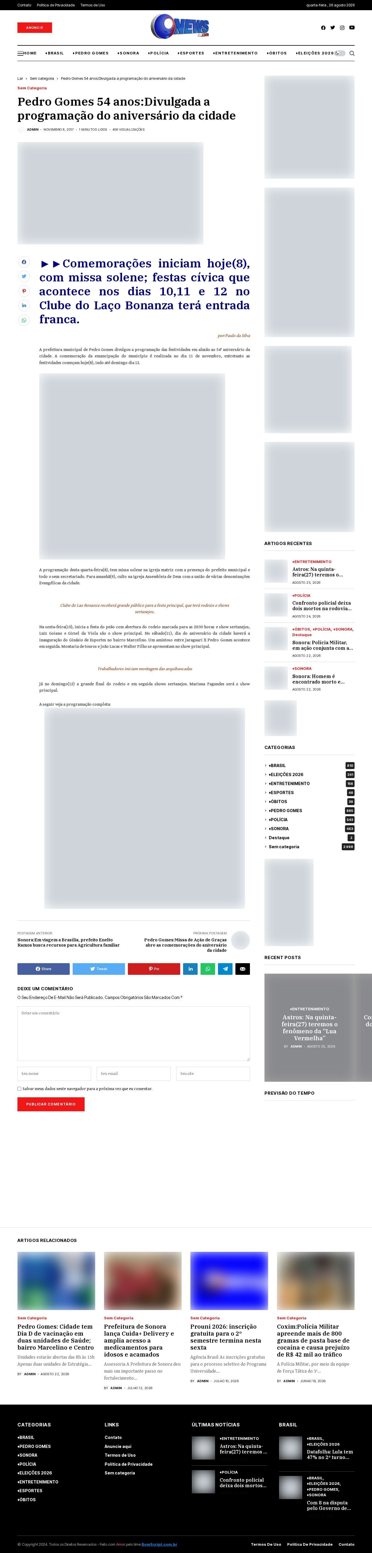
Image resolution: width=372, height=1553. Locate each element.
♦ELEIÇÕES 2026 (311, 774)
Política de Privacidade (129, 1464)
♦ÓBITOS (301, 629)
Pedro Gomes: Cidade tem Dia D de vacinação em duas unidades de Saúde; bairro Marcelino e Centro (55, 1337)
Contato (113, 1437)
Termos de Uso (120, 1455)
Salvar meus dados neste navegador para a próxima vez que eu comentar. (87, 1089)
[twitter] (332, 28)
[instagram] (342, 28)
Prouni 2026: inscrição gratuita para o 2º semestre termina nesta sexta (225, 1337)
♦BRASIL (311, 765)
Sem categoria (42, 78)
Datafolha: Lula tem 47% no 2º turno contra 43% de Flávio (330, 1460)
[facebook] (323, 28)
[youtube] (352, 28)
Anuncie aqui (118, 1446)
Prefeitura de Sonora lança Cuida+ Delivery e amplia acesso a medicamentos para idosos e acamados (139, 1340)
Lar (20, 78)
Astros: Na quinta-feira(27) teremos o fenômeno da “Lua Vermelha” (315, 577)
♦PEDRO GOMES (311, 810)
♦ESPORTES (311, 792)
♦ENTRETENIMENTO (312, 562)
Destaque (302, 635)
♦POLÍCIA (301, 595)
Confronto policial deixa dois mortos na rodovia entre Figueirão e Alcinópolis (321, 611)
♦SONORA (343, 629)
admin (32, 130)
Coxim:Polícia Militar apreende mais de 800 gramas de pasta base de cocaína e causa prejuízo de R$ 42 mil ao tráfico (313, 1340)
